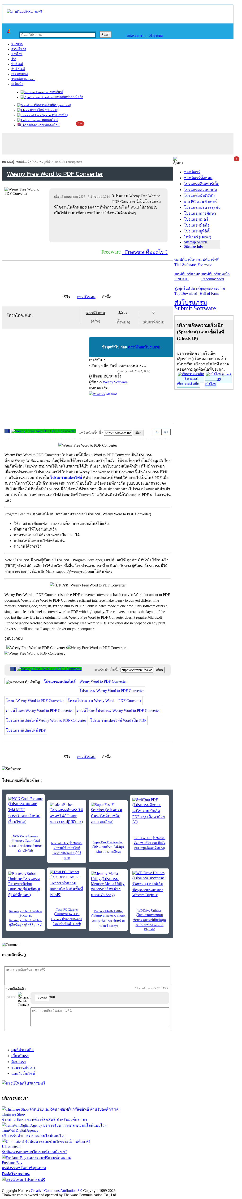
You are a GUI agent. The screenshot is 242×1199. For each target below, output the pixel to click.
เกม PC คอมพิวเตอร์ (200, 202)
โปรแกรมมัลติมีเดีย (200, 196)
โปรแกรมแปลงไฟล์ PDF (26, 730)
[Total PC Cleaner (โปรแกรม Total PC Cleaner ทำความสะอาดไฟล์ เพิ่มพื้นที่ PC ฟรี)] (67, 884)
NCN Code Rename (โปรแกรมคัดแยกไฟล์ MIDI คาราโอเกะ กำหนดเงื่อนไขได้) (25, 844)
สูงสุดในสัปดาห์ (187, 290)
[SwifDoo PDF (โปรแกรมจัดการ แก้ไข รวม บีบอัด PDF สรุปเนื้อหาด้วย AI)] (149, 811)
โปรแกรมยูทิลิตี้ (41, 162)
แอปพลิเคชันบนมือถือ (68, 97)
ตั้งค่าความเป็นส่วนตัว (20, 1186)
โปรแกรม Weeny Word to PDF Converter (111, 691)
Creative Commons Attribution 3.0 (56, 1191)
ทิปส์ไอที (17, 64)
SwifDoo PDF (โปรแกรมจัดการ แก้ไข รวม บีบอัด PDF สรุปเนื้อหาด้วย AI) (149, 843)
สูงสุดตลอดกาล (212, 290)
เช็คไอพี (210, 384)
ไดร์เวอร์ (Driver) (197, 237)
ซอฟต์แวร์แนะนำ (215, 276)
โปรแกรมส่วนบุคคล (200, 190)
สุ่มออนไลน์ (49, 120)
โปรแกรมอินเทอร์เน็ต (201, 184)
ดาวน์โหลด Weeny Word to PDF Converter (39, 710)
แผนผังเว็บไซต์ (23, 1074)
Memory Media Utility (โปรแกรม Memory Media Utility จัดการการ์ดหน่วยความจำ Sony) (108, 918)
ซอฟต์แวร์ (56, 92)
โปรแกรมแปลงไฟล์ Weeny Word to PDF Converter (46, 720)
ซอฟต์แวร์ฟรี (208, 262)
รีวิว (13, 59)
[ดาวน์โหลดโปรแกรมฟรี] (24, 12)
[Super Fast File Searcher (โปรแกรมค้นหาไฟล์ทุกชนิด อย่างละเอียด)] (108, 814)
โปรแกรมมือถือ (197, 225)
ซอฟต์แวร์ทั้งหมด (198, 178)
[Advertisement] (109, 229)
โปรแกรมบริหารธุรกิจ (202, 207)
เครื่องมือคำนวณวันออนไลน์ (40, 125)
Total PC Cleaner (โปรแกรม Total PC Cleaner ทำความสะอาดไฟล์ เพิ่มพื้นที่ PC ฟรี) (66, 917)
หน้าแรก (17, 44)
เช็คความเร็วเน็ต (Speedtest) (52, 105)
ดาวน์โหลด (18, 49)
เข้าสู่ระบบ (155, 35)
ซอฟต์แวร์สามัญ (187, 276)
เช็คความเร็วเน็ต (188, 384)
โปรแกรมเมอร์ (196, 219)
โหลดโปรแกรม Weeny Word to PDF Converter (104, 701)
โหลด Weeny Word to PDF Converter (35, 701)
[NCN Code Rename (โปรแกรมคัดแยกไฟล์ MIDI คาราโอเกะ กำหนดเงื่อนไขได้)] (25, 811)
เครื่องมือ (17, 84)
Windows (111, 393)
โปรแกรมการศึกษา (200, 213)
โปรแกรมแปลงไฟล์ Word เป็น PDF (118, 720)
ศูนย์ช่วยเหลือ (22, 1050)
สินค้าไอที (18, 69)
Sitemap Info (193, 246)
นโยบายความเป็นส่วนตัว (62, 1186)
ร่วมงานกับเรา (23, 1068)
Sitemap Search (195, 242)
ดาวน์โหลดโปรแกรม (144, 347)
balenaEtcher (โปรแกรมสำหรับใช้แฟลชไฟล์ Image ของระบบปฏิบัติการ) (66, 850)
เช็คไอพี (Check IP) (45, 110)
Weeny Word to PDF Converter (103, 681)
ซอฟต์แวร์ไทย (186, 262)
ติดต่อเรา (18, 1062)
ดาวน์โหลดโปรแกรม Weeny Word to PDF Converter (118, 710)
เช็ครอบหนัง (19, 74)
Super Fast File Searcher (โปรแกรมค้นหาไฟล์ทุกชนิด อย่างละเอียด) (108, 847)
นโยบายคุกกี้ (97, 1186)
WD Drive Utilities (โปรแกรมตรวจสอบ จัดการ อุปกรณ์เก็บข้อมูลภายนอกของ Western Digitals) (149, 920)
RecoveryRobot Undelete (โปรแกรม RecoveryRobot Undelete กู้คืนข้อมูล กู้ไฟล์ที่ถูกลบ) (25, 917)
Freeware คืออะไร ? (145, 252)
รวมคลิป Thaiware (23, 79)
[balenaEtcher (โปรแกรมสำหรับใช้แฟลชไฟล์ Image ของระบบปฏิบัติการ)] (67, 814)
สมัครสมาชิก (134, 35)
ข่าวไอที (16, 54)
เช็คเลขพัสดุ (60, 115)
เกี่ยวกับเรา (20, 1056)
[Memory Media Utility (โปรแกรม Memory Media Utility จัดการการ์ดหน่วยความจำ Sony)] (108, 885)
